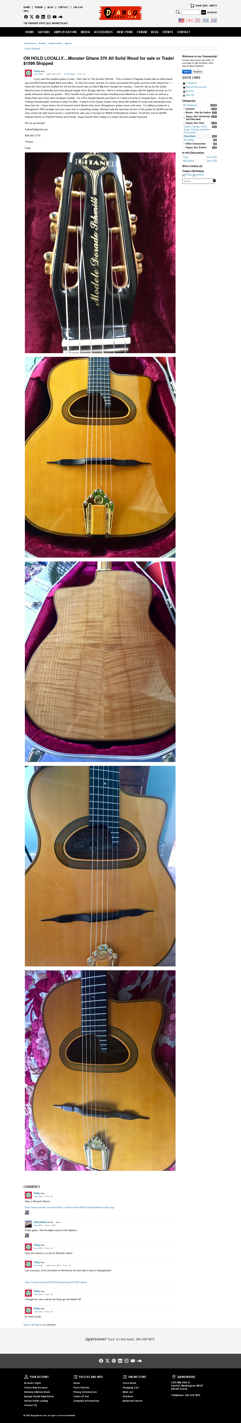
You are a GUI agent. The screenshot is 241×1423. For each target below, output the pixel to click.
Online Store (125, 1377)
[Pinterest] (37, 16)
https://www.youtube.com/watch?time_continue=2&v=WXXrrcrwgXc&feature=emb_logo (69, 1207)
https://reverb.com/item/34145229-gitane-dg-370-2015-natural (56, 1282)
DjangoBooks (174, 1377)
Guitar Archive (55, 43)
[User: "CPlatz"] (187, 175)
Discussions (30, 43)
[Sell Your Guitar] (120, 1339)
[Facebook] (26, 16)
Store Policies (81, 1387)
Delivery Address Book (37, 1392)
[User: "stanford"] (198, 175)
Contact (63, 7)
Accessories (103, 32)
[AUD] (214, 21)
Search (178, 12)
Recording (189, 140)
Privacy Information (85, 1392)
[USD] (181, 21)
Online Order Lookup (36, 1400)
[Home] (120, 13)
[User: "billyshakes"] (28, 1224)
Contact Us (30, 1405)
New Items (125, 32)
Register (197, 71)
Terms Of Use (81, 1396)
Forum (39, 7)
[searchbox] (198, 181)
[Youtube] (54, 16)
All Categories (190, 105)
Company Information (86, 1400)
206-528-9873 (192, 1395)
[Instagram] (49, 16)
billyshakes (40, 1222)
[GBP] (198, 21)
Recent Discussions (196, 87)
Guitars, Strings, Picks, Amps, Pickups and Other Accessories (197, 129)
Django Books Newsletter (39, 1396)
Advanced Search (132, 1400)
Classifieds (190, 136)
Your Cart (192, 5)
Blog (50, 7)
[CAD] (189, 21)
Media (85, 32)
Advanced (212, 12)
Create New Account (36, 1387)
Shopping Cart (131, 1387)
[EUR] (206, 21)
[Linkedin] (43, 16)
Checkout (128, 1396)
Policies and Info (75, 1377)
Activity (42, 43)
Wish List (128, 1392)
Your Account (26, 1377)
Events (168, 32)
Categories (191, 83)
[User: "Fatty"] (28, 73)
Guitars (44, 32)
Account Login (32, 1383)
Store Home (129, 1383)
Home (26, 7)
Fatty (37, 71)
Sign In (68, 43)
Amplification (65, 32)
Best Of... (190, 95)
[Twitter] (31, 16)
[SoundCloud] (60, 16)
